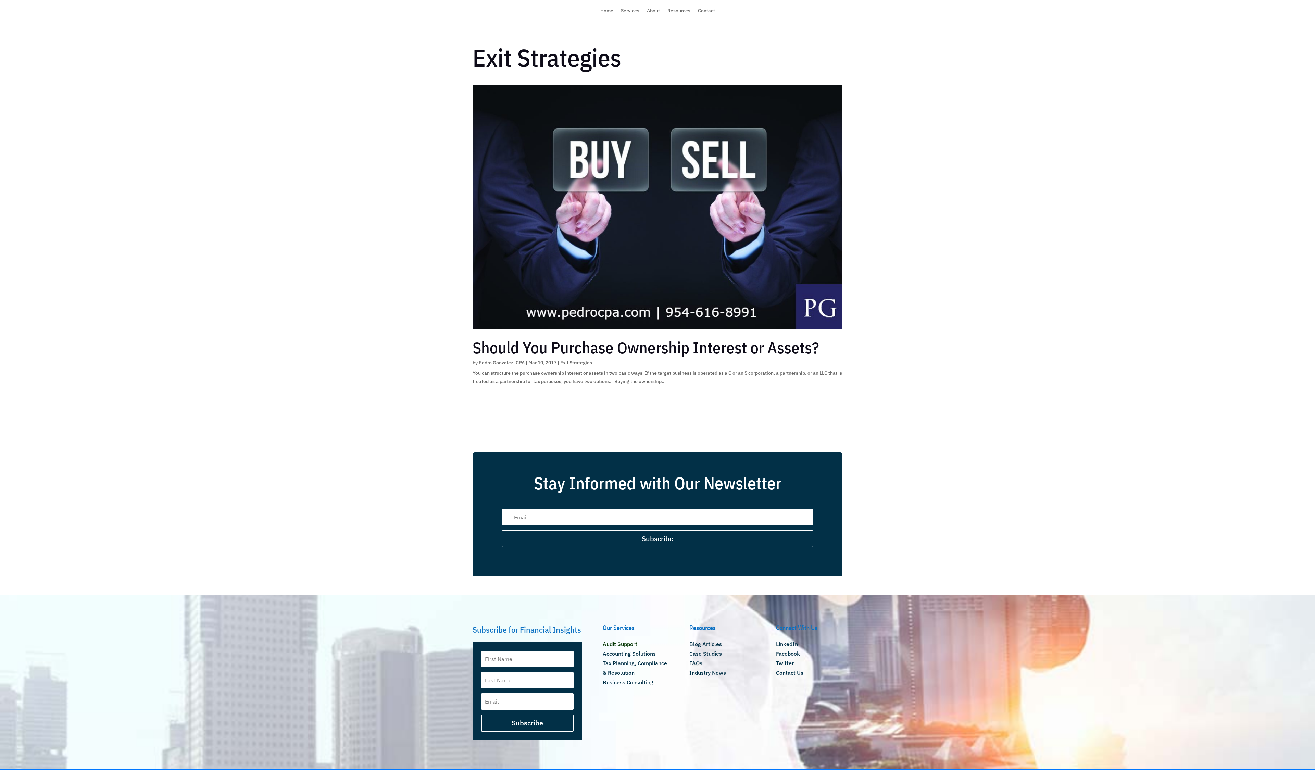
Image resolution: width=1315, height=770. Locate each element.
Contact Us (789, 672)
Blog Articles (705, 644)
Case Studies (705, 653)
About (653, 11)
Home (606, 11)
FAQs (695, 663)
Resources (678, 11)
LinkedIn (787, 644)
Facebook (788, 653)
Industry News (707, 672)
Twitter (785, 663)
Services (630, 11)
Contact (706, 11)
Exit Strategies (576, 363)
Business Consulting (628, 682)
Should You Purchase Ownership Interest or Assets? (646, 347)
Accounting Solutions (629, 653)
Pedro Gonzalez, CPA (502, 363)
